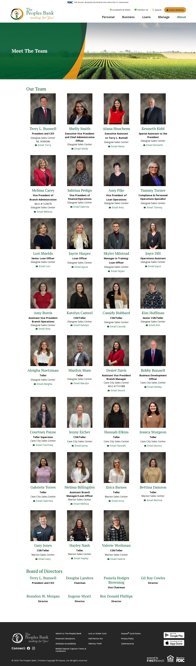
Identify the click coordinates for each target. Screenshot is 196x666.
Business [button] (128, 17)
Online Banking (176, 10)
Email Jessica (154, 445)
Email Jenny (81, 445)
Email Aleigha (44, 383)
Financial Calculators (65, 638)
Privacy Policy (127, 638)
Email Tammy (154, 207)
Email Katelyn (81, 325)
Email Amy (118, 207)
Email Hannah (118, 445)
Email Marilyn (81, 383)
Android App (174, 635)
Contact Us (142, 9)
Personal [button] (108, 17)
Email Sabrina (81, 206)
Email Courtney (44, 445)
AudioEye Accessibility (66, 643)
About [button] (181, 17)
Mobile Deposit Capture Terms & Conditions (71, 649)
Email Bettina (154, 500)
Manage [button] (164, 17)
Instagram (33, 648)
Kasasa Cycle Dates (131, 633)
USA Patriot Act (95, 638)
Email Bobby (154, 386)
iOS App (174, 643)
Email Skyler (118, 271)
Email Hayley (81, 558)
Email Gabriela (44, 500)
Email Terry (44, 145)
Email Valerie (117, 559)
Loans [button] (146, 17)
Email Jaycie (81, 266)
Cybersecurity (127, 643)
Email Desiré (118, 390)
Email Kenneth (154, 145)
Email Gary (44, 559)
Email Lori (44, 266)
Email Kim (154, 325)
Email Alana (117, 146)
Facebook (28, 648)
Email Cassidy (118, 326)
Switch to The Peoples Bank (68, 633)
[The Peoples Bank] (32, 13)
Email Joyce (154, 266)
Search (158, 10)
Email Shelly (81, 148)
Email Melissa (44, 211)
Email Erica (118, 500)
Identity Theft (95, 643)
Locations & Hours (121, 9)
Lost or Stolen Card (97, 633)
